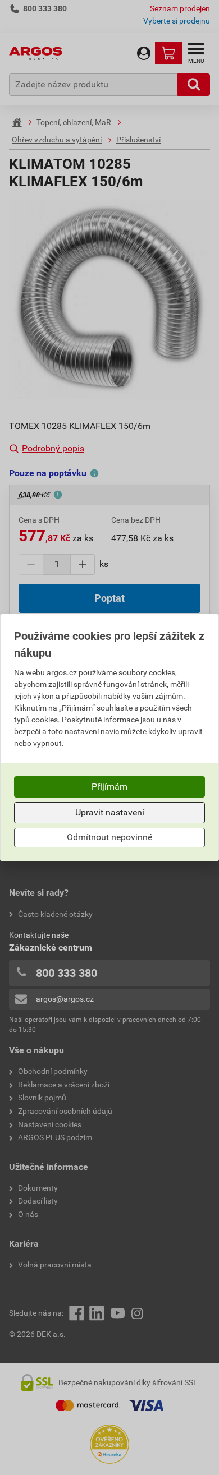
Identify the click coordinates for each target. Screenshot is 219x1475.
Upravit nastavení (109, 812)
